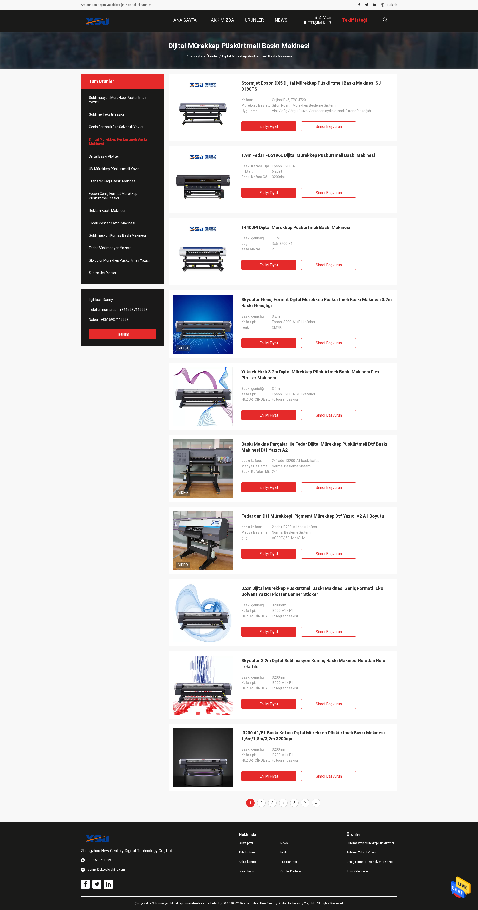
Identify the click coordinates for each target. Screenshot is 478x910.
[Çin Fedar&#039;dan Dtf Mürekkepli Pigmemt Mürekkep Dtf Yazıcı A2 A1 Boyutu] (203, 541)
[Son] (316, 803)
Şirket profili (246, 843)
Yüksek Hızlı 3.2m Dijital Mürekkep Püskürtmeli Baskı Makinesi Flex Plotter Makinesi (310, 374)
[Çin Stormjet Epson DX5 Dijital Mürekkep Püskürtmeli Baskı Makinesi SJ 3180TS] (203, 108)
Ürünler (212, 56)
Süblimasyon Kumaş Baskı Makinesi (117, 235)
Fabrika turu (247, 852)
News (284, 843)
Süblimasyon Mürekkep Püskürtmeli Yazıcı (117, 100)
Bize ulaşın (246, 871)
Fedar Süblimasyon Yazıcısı (110, 248)
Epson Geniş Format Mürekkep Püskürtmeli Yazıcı (113, 196)
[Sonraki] (305, 803)
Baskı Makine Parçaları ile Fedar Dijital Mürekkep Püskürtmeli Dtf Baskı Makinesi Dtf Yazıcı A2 (314, 447)
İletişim (122, 334)
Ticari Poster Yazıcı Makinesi (112, 223)
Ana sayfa (194, 56)
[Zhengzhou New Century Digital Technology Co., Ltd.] (97, 21)
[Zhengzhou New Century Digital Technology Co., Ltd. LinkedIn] (375, 5)
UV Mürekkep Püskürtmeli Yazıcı (114, 169)
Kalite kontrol (248, 862)
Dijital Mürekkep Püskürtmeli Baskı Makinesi (118, 141)
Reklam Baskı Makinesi (107, 211)
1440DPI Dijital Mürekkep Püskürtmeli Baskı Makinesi (295, 227)
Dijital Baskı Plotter (104, 156)
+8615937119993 (134, 310)
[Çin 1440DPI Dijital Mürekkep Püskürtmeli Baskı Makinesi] (203, 252)
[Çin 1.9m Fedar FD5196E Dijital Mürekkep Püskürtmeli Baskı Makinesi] (203, 180)
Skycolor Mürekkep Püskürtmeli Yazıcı (119, 260)
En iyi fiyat (268, 126)
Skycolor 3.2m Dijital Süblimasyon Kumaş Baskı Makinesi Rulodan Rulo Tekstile (313, 663)
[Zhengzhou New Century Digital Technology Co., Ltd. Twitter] (367, 5)
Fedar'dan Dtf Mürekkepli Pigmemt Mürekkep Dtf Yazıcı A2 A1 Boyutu (312, 516)
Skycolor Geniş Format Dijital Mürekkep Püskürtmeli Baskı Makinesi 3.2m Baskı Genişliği (316, 302)
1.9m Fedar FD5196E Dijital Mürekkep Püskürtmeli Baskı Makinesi (308, 155)
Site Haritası (288, 862)
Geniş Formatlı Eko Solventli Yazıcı (116, 127)
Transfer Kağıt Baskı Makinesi (112, 181)
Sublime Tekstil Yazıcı (106, 114)
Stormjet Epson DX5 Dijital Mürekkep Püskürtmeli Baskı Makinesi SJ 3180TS (311, 86)
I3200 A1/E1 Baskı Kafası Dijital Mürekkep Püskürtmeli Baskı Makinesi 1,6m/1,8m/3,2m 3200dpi (313, 735)
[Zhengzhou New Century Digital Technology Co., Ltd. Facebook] (359, 5)
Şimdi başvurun (329, 126)
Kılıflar (284, 852)
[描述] (385, 19)
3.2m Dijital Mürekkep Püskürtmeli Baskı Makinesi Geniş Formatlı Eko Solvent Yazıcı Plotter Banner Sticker (312, 591)
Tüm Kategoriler (357, 871)
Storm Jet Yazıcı (102, 273)
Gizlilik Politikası (291, 871)
